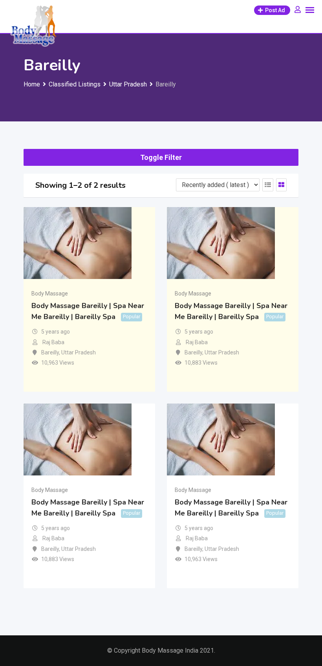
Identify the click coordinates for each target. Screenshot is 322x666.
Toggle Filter (161, 157)
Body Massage (49, 293)
